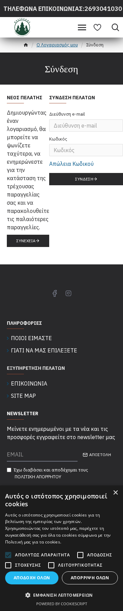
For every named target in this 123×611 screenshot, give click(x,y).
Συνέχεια (26, 240)
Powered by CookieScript (61, 603)
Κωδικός (58, 139)
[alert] (61, 548)
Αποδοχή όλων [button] (32, 578)
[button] (61, 595)
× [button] (115, 492)
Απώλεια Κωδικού (71, 163)
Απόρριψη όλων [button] (90, 578)
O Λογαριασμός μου (57, 45)
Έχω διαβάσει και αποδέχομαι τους (51, 473)
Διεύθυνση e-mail (67, 114)
